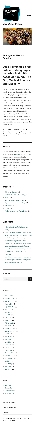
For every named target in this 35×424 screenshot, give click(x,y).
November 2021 (9, 301)
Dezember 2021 (9, 298)
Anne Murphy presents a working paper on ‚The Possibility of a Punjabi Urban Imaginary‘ (18, 251)
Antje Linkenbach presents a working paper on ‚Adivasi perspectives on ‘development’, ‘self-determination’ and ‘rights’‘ (18, 259)
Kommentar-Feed (10, 391)
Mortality (15, 134)
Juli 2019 (7, 361)
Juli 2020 (7, 334)
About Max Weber (9, 402)
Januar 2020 (8, 350)
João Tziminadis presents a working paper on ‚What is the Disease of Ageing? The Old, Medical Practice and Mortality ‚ (17, 75)
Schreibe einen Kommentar (10, 136)
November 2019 (9, 356)
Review (7, 208)
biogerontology (16, 132)
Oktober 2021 (9, 304)
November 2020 (9, 331)
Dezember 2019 (9, 353)
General (7, 197)
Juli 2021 (7, 309)
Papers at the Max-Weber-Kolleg (15, 203)
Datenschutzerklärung (10, 407)
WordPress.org (9, 393)
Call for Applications (11, 192)
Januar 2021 (8, 326)
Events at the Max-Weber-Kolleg (15, 195)
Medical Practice (7, 134)
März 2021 (8, 320)
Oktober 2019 (9, 358)
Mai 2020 (8, 339)
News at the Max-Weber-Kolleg (14, 200)
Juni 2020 (8, 336)
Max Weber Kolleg (12, 24)
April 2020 (8, 342)
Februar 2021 (9, 323)
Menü (29, 15)
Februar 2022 (9, 296)
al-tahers (5, 130)
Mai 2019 (8, 366)
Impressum (6, 412)
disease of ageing (26, 132)
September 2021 (10, 307)
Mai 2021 (8, 315)
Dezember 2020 (9, 328)
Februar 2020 (9, 347)
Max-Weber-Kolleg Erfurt (23, 154)
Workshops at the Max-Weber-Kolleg (16, 211)
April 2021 (8, 317)
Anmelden (8, 385)
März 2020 (8, 345)
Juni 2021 (8, 312)
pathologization (22, 134)
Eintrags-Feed (9, 388)
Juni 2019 (8, 364)
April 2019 (8, 369)
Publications (8, 205)
